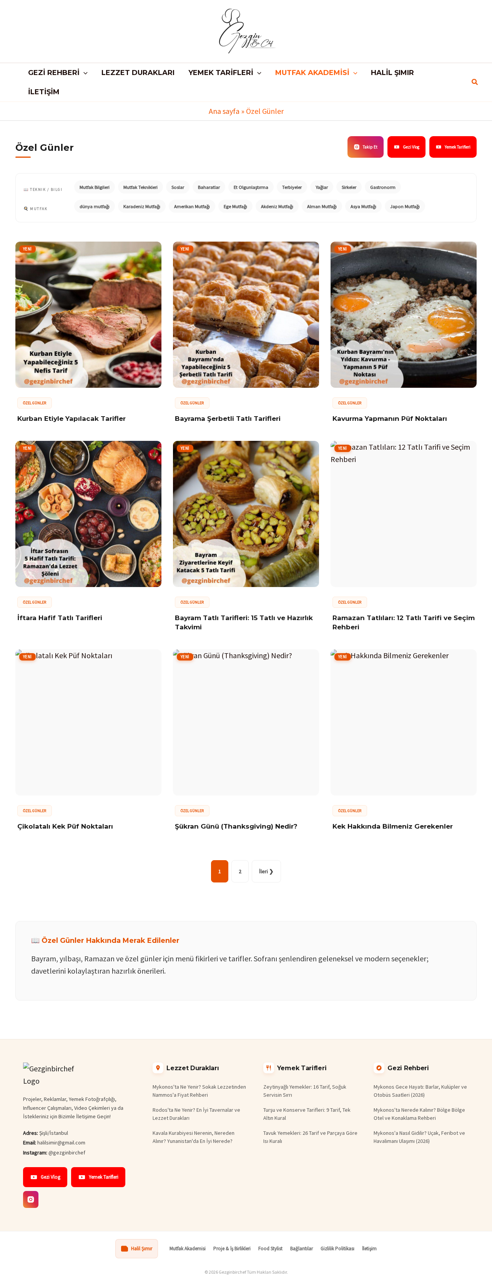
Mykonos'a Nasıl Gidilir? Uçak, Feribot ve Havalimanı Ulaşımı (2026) (419, 1136)
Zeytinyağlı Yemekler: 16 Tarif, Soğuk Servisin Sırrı (304, 1090)
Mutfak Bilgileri (95, 187)
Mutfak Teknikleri (140, 187)
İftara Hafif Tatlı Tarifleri (59, 618)
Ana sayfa (224, 111)
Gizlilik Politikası (337, 1248)
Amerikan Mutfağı (192, 206)
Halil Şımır (141, 1248)
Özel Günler (34, 402)
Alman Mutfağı (322, 206)
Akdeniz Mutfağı (277, 206)
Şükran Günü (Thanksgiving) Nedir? (236, 826)
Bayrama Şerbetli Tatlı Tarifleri (228, 418)
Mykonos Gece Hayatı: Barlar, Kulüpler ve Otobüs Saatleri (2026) (420, 1090)
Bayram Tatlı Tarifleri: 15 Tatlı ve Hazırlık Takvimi (244, 622)
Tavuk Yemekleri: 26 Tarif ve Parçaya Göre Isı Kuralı (310, 1136)
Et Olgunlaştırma (251, 187)
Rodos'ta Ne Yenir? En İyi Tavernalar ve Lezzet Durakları (196, 1113)
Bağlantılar (301, 1248)
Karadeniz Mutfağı (141, 206)
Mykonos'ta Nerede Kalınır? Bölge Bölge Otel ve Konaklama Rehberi (419, 1113)
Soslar (177, 187)
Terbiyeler (292, 187)
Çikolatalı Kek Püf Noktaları (65, 826)
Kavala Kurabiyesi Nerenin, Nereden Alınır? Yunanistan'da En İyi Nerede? (193, 1136)
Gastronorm (383, 187)
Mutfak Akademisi (188, 1248)
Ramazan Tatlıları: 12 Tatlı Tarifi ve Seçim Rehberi (403, 622)
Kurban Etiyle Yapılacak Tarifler (71, 418)
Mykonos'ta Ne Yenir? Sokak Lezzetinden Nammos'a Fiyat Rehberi (199, 1090)
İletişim (369, 1248)
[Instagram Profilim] (30, 1199)
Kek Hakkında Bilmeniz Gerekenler (392, 826)
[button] (84, 72)
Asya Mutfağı (363, 206)
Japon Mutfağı (405, 206)
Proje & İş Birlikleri (232, 1248)
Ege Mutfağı (235, 206)
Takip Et (370, 147)
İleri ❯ (266, 871)
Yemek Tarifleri (457, 147)
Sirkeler (349, 187)
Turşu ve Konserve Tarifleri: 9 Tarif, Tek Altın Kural (307, 1113)
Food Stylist (270, 1248)
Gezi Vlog (411, 147)
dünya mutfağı (95, 206)
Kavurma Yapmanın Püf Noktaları (389, 418)
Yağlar (322, 187)
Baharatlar (209, 187)
